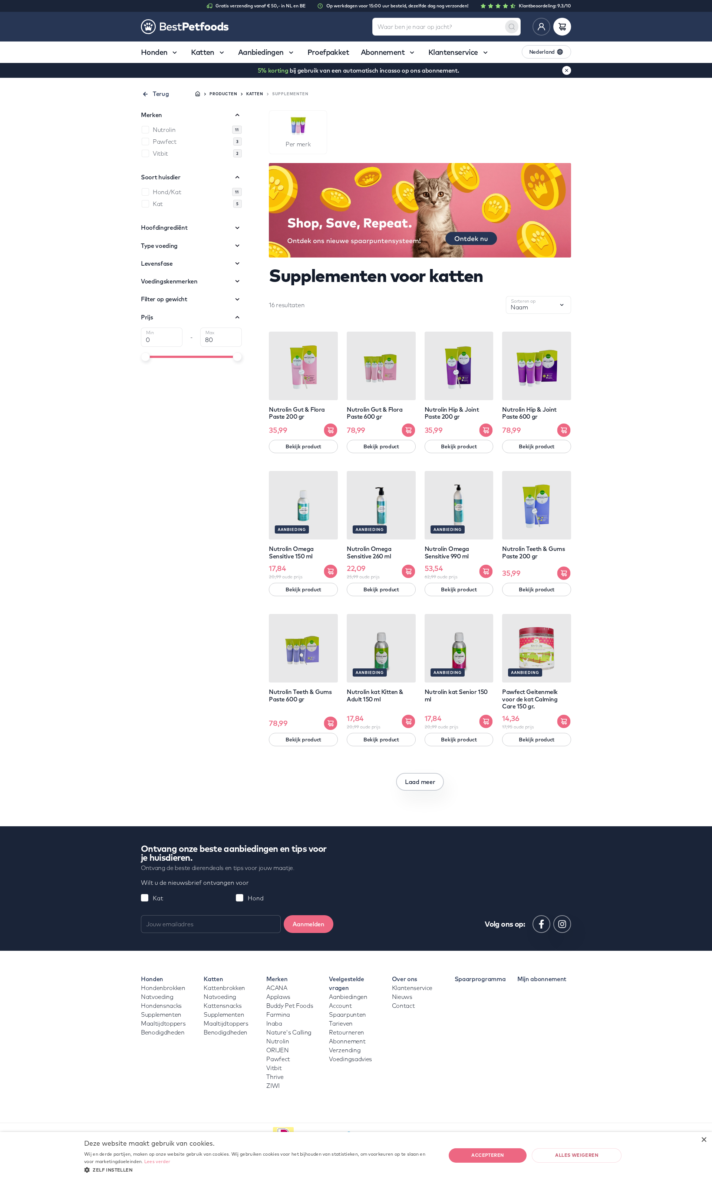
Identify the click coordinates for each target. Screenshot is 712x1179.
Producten (223, 94)
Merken (276, 979)
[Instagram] (562, 924)
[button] (259, 1169)
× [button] (703, 1140)
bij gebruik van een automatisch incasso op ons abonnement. (358, 70)
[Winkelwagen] (562, 27)
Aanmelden (308, 924)
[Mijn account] (541, 27)
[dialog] (356, 1155)
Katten (254, 94)
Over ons (404, 979)
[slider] (145, 356)
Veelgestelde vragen (346, 983)
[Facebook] (541, 924)
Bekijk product (303, 446)
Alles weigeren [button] (576, 1155)
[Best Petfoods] (185, 26)
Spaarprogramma (480, 979)
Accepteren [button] (487, 1155)
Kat (158, 898)
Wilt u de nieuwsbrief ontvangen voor (195, 882)
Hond (256, 898)
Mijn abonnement (541, 979)
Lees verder (157, 1161)
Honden (152, 979)
